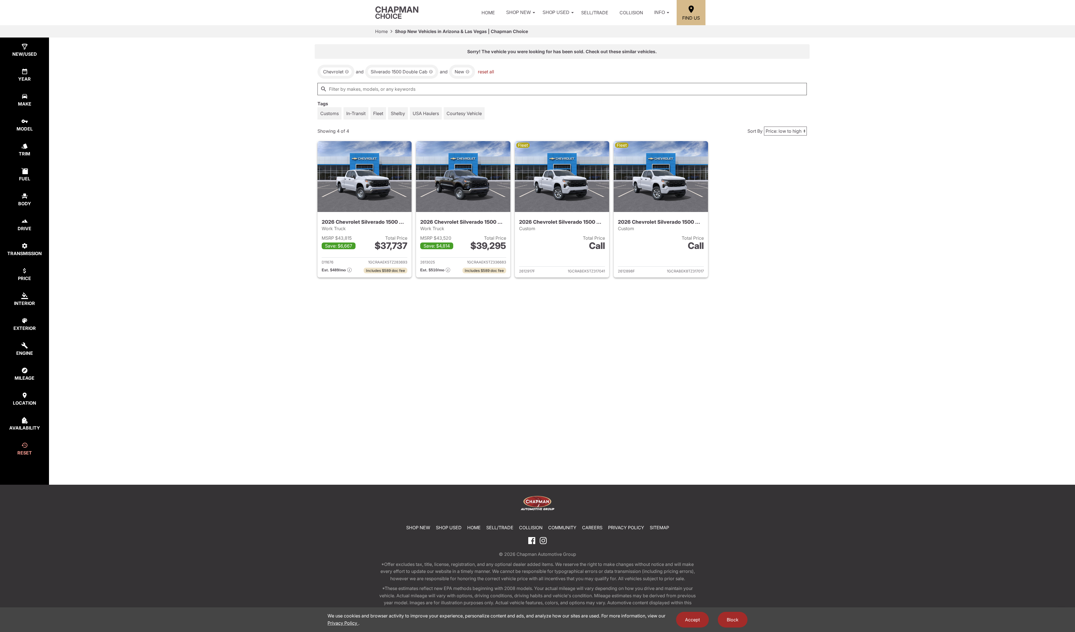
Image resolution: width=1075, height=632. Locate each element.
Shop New (518, 12)
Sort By (755, 131)
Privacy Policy (626, 527)
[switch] (329, 113)
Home (488, 12)
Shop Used (556, 12)
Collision (631, 12)
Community (562, 527)
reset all (486, 71)
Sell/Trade (594, 12)
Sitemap (659, 527)
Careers (592, 527)
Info (659, 12)
